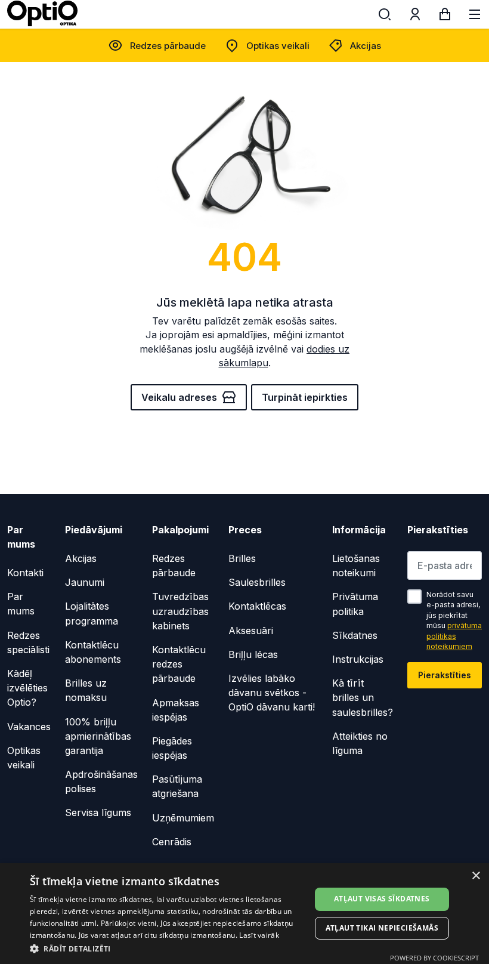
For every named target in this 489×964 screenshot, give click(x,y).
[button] (167, 948)
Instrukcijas (357, 659)
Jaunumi (84, 582)
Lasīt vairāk (259, 935)
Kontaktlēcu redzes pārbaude (179, 664)
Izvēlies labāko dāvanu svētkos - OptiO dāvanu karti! (271, 692)
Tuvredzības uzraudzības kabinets (180, 611)
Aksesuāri (250, 631)
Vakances (29, 727)
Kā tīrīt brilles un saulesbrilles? (362, 697)
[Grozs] (445, 17)
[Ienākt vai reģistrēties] (415, 17)
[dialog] (244, 913)
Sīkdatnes (354, 635)
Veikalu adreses (179, 397)
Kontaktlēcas (257, 606)
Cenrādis (171, 842)
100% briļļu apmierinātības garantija (98, 736)
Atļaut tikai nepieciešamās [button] (382, 928)
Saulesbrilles (257, 582)
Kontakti (25, 573)
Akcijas (365, 45)
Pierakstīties (444, 675)
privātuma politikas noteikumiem (454, 636)
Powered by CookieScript (434, 957)
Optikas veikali (278, 45)
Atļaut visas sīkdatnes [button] (382, 899)
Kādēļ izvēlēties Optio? (27, 688)
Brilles (242, 558)
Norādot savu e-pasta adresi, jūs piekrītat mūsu (454, 620)
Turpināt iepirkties (305, 397)
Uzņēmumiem (183, 818)
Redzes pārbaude (168, 45)
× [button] (475, 876)
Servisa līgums (98, 812)
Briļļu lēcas (253, 654)
